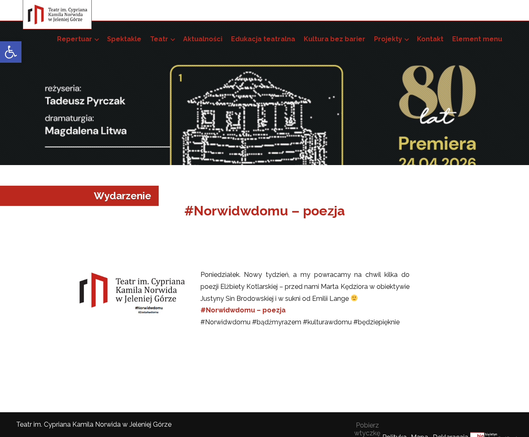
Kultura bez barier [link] (334, 39)
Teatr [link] (159, 39)
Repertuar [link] (74, 39)
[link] (10, 52)
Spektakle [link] (124, 39)
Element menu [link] (477, 39)
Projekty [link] (388, 39)
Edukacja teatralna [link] (263, 39)
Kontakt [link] (430, 39)
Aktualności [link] (202, 39)
